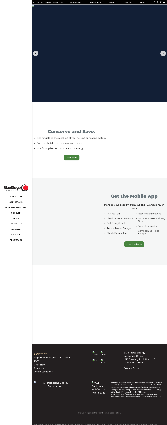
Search (112, 2)
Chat (142, 2)
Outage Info (95, 2)
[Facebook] (154, 2)
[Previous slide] (35, 53)
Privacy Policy (131, 368)
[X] (160, 2)
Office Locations (43, 371)
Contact (128, 2)
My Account (76, 2)
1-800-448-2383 (56, 2)
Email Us (39, 368)
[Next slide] (163, 53)
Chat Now (39, 364)
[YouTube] (164, 2)
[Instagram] (157, 2)
